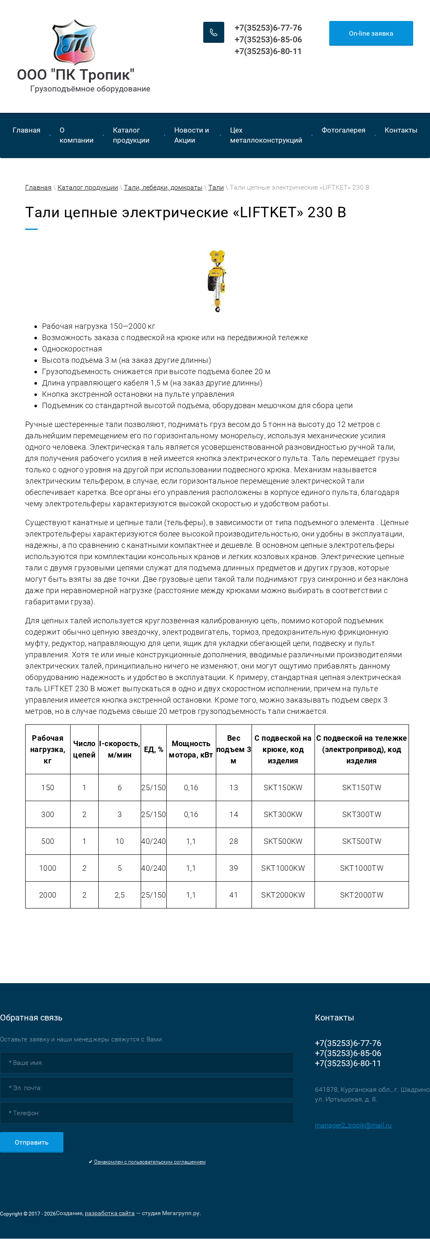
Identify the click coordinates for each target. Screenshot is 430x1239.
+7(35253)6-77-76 (268, 28)
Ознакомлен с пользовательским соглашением (150, 1162)
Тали (216, 187)
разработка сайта (110, 1213)
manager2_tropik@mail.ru (353, 1125)
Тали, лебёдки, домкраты (163, 187)
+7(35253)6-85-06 (268, 39)
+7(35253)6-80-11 (268, 51)
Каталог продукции (88, 187)
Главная (38, 187)
